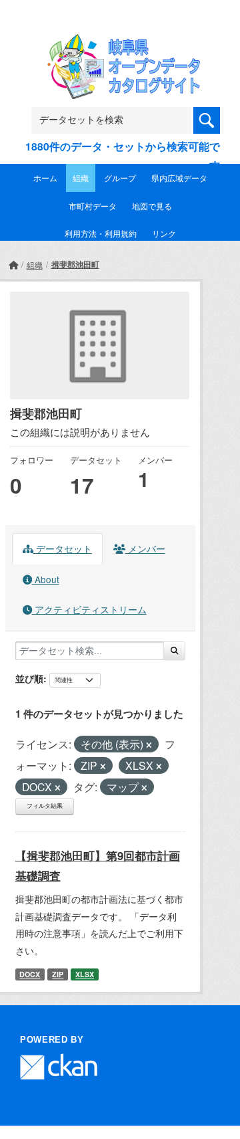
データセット (62, 548)
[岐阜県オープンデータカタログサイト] (120, 42)
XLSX (84, 974)
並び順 (29, 678)
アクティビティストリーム (89, 609)
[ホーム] (13, 264)
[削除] (149, 745)
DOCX (29, 974)
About (45, 579)
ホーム (45, 177)
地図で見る (152, 205)
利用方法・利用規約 (101, 233)
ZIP (57, 974)
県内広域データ (179, 177)
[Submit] (174, 650)
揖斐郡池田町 (75, 264)
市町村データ (93, 205)
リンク (164, 233)
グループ (120, 177)
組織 (81, 177)
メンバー (145, 548)
